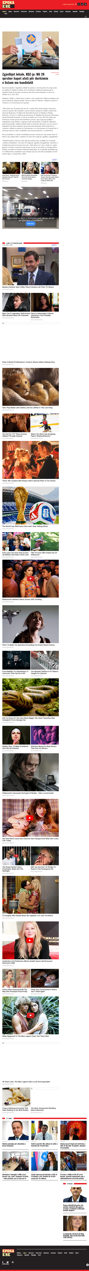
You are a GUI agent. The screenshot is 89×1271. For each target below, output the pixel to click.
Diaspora (68, 11)
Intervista (24, 11)
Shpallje (81, 11)
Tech (5, 13)
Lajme (10, 11)
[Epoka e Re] (8, 7)
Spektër (75, 11)
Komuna (38, 11)
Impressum (5, 1264)
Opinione (31, 11)
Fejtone (45, 11)
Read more (30, 223)
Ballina (4, 11)
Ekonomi (16, 11)
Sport (61, 11)
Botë (50, 11)
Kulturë (56, 11)
